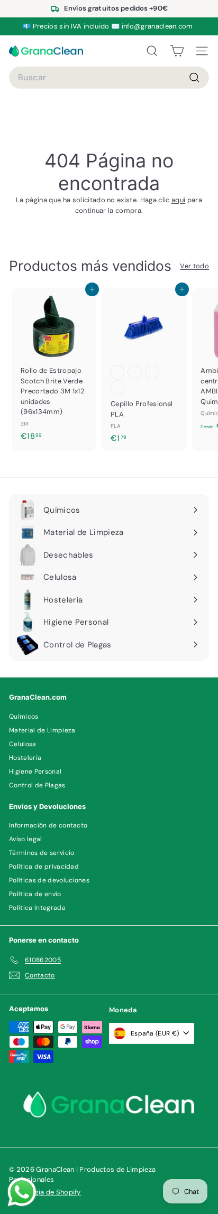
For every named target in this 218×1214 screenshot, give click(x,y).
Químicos (24, 716)
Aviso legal (25, 839)
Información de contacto (48, 825)
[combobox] (109, 78)
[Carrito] (177, 51)
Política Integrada (37, 908)
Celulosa (23, 744)
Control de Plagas (37, 785)
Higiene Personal (35, 771)
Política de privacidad (44, 866)
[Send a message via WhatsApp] (22, 1192)
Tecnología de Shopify (45, 1192)
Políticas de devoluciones (49, 880)
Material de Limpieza (42, 730)
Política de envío (35, 894)
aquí (178, 199)
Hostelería (25, 758)
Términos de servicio (42, 853)
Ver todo (194, 265)
